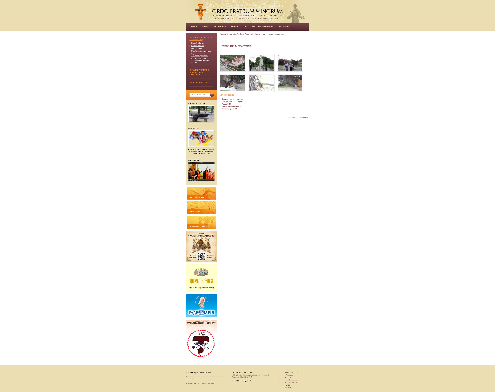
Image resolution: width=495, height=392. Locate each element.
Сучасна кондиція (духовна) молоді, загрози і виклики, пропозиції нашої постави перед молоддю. (201, 151)
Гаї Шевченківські (292, 380)
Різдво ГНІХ (226, 104)
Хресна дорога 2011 (230, 109)
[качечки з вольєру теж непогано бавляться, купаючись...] (233, 83)
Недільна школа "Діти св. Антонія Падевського (201, 55)
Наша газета (194, 211)
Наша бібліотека (197, 43)
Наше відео (194, 160)
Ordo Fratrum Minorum (247, 10)
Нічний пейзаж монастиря (233, 106)
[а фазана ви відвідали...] (261, 83)
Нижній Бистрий (291, 382)
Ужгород (289, 377)
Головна (223, 34)
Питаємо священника (199, 226)
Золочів (288, 387)
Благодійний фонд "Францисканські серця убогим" (200, 60)
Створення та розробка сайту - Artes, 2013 (200, 383)
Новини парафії (197, 46)
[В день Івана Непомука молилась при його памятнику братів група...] (261, 62)
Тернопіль (289, 375)
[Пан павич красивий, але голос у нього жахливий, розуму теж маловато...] (290, 83)
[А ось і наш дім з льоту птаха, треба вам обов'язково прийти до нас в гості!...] (233, 62)
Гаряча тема (194, 128)
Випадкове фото (196, 103)
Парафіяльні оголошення (201, 51)
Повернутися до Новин (299, 117)
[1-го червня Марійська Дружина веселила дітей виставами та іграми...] (290, 62)
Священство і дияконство (232, 99)
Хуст (288, 385)
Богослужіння (196, 48)
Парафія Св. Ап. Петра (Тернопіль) (240, 34)
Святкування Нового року (232, 101)
